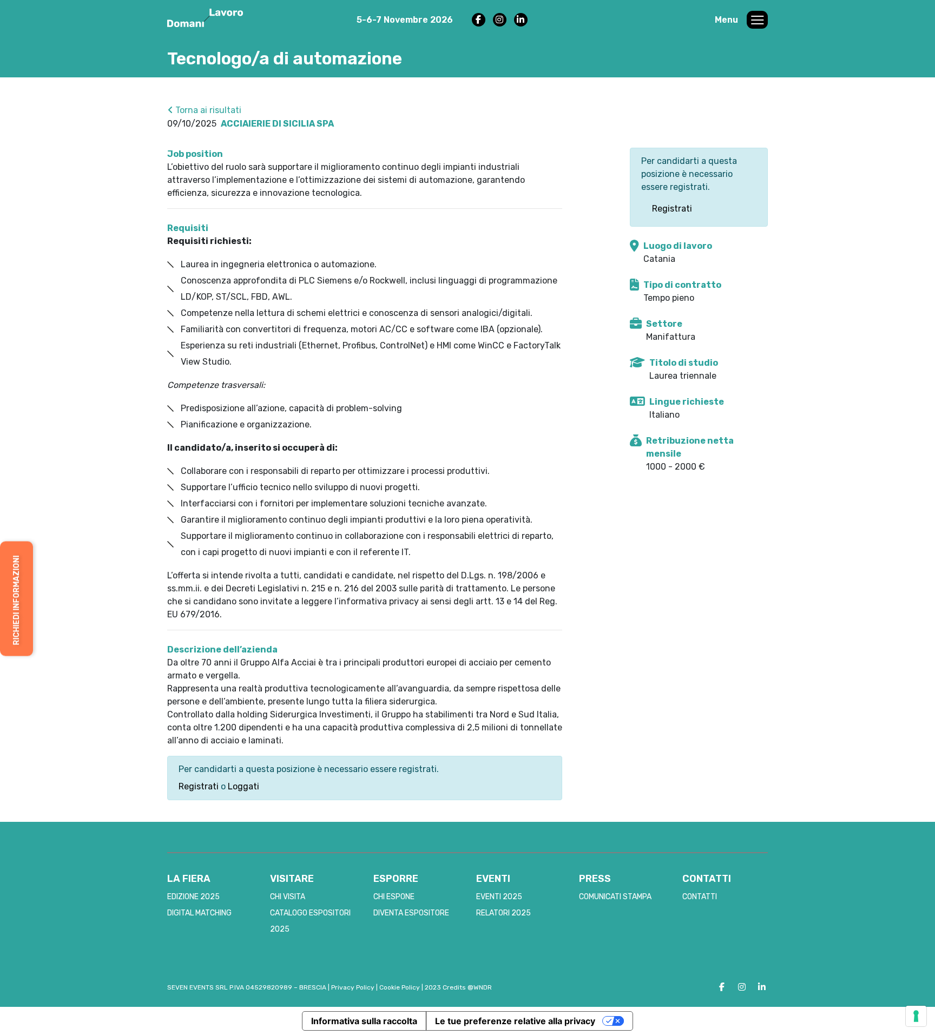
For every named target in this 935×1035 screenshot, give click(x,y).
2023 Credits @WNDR (458, 987)
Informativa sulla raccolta (364, 1021)
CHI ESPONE (393, 896)
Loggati (243, 786)
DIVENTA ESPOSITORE (411, 913)
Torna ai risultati (207, 110)
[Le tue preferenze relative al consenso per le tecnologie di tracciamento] (916, 1016)
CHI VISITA (287, 896)
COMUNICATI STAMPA (615, 896)
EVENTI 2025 (499, 896)
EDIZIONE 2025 (193, 896)
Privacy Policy (352, 987)
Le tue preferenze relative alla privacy (515, 1021)
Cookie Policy (399, 987)
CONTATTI (699, 896)
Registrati (199, 786)
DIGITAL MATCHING (199, 913)
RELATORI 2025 (503, 913)
